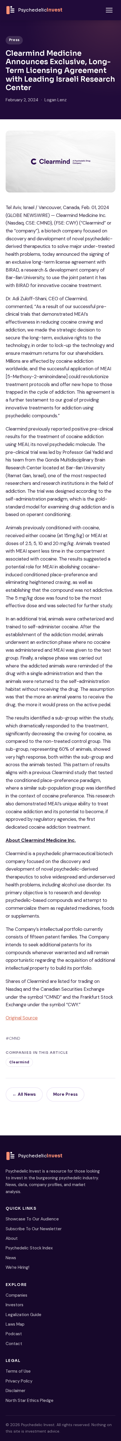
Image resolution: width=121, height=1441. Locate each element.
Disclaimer (15, 1390)
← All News (24, 1094)
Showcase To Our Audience (32, 1219)
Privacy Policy (19, 1381)
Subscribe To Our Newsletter (34, 1229)
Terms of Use (18, 1371)
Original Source (22, 1018)
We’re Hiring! (17, 1267)
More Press (65, 1094)
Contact (14, 1343)
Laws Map (15, 1324)
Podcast (14, 1334)
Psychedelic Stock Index (29, 1248)
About (12, 1238)
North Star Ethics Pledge (29, 1400)
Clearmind (19, 1062)
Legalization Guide (23, 1314)
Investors (14, 1305)
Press (14, 40)
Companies (16, 1295)
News (11, 1258)
